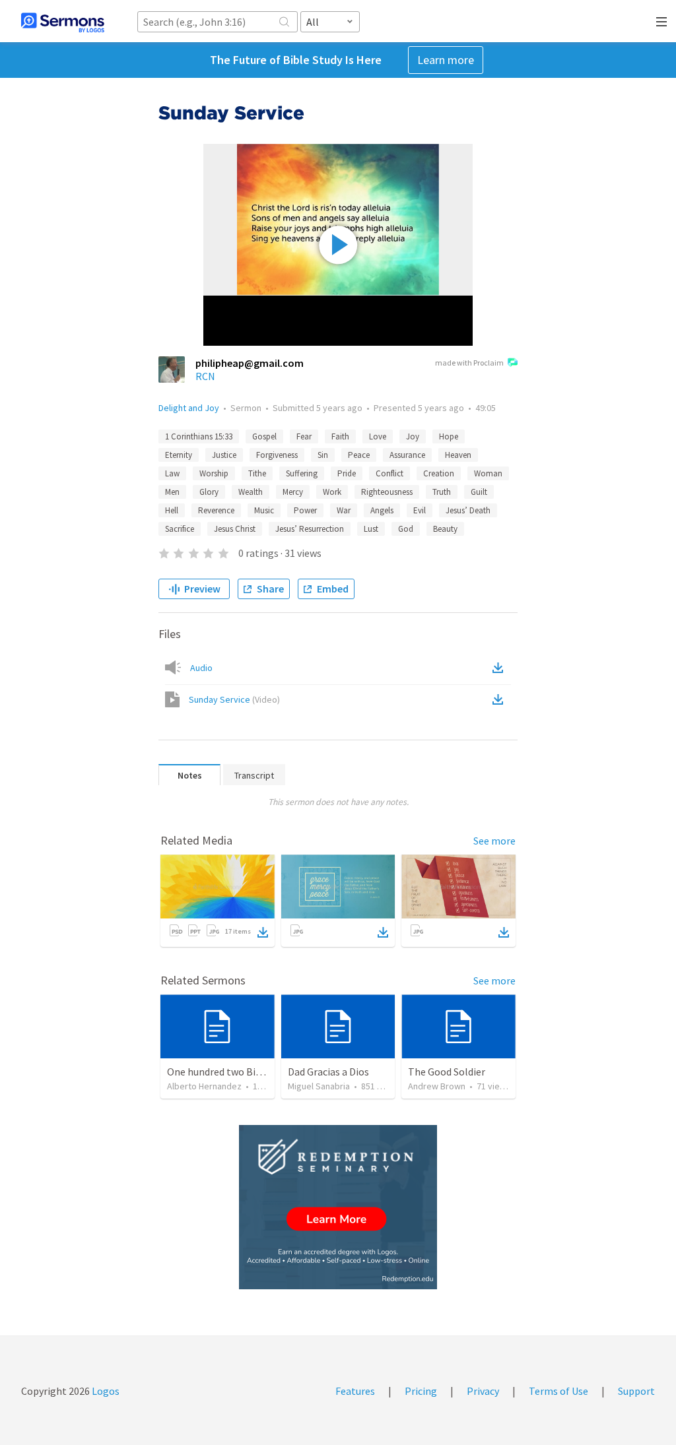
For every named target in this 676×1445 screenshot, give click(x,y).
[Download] (262, 932)
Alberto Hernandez (204, 1086)
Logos (104, 1390)
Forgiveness (277, 455)
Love (377, 436)
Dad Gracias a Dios (328, 1071)
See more (494, 840)
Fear (304, 436)
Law (172, 473)
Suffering (302, 473)
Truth (441, 492)
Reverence (216, 510)
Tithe (257, 473)
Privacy (483, 1390)
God (405, 528)
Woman (488, 473)
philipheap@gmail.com (249, 362)
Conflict (389, 473)
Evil (419, 510)
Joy (412, 436)
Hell (171, 510)
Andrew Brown (436, 1086)
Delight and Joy (188, 408)
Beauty (445, 528)
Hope (448, 436)
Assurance (407, 455)
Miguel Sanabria (319, 1086)
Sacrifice (179, 528)
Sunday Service (234, 699)
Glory (209, 492)
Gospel (264, 436)
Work (332, 492)
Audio (201, 668)
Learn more (445, 59)
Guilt (479, 492)
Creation (438, 473)
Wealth (250, 492)
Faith (340, 436)
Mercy (293, 492)
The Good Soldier (446, 1071)
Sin (323, 455)
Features (355, 1390)
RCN (205, 376)
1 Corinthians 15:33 (198, 436)
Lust (371, 528)
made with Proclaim (469, 363)
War (344, 510)
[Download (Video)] (500, 699)
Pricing (421, 1390)
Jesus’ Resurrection (309, 528)
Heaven (458, 455)
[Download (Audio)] (500, 668)
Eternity (178, 455)
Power (305, 510)
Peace (359, 455)
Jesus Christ (234, 528)
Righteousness (387, 492)
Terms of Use (558, 1390)
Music (264, 510)
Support (636, 1390)
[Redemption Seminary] (338, 1207)
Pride (346, 473)
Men (172, 492)
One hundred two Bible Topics (234, 1071)
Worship (213, 473)
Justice (224, 455)
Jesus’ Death (468, 510)
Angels (381, 510)
